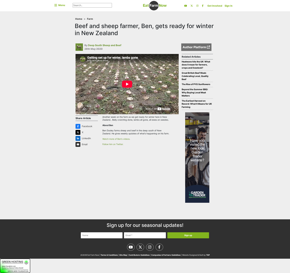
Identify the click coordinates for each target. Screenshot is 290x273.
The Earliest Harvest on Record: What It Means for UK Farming (197, 103)
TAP (208, 255)
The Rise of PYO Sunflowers (196, 84)
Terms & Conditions (109, 255)
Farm (90, 18)
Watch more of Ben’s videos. (116, 139)
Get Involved (214, 5)
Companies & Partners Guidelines (166, 255)
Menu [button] (61, 5)
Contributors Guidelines (139, 255)
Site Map (123, 255)
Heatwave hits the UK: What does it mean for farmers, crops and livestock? (196, 64)
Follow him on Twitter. (112, 144)
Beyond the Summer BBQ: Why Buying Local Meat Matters (195, 92)
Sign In (228, 5)
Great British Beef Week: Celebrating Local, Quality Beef (195, 76)
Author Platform (195, 47)
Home (78, 18)
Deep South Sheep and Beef (104, 45)
